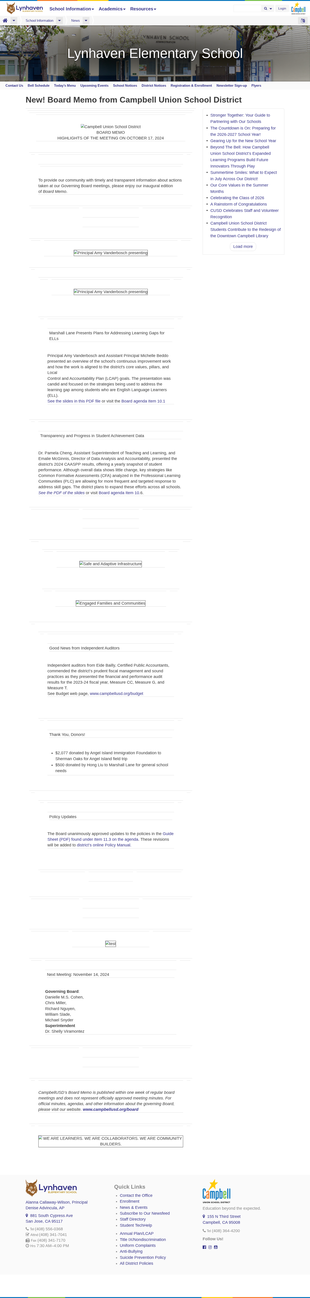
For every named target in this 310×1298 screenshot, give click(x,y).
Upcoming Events (94, 85)
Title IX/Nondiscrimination (143, 1239)
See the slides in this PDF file (74, 401)
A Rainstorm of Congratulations (238, 204)
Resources (141, 8)
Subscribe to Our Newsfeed (145, 1213)
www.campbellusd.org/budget (116, 693)
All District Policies (136, 1263)
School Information (70, 8)
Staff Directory (133, 1219)
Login (282, 8)
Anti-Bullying (131, 1251)
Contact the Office (136, 1195)
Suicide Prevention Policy (143, 1257)
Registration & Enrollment (191, 85)
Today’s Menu (65, 85)
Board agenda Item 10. (119, 493)
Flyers (256, 85)
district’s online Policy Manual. (104, 845)
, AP (45, 1208)
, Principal (57, 1202)
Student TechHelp (136, 1225)
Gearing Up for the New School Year (243, 141)
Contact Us (14, 85)
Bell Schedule (38, 85)
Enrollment (129, 1201)
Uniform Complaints (138, 1245)
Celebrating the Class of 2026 (237, 198)
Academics (111, 8)
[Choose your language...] (303, 20)
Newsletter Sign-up (232, 85)
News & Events (134, 1207)
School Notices (125, 85)
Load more (243, 246)
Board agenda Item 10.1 (143, 401)
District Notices (154, 85)
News (75, 20)
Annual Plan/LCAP (137, 1233)
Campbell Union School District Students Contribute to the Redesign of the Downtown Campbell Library (245, 229)
